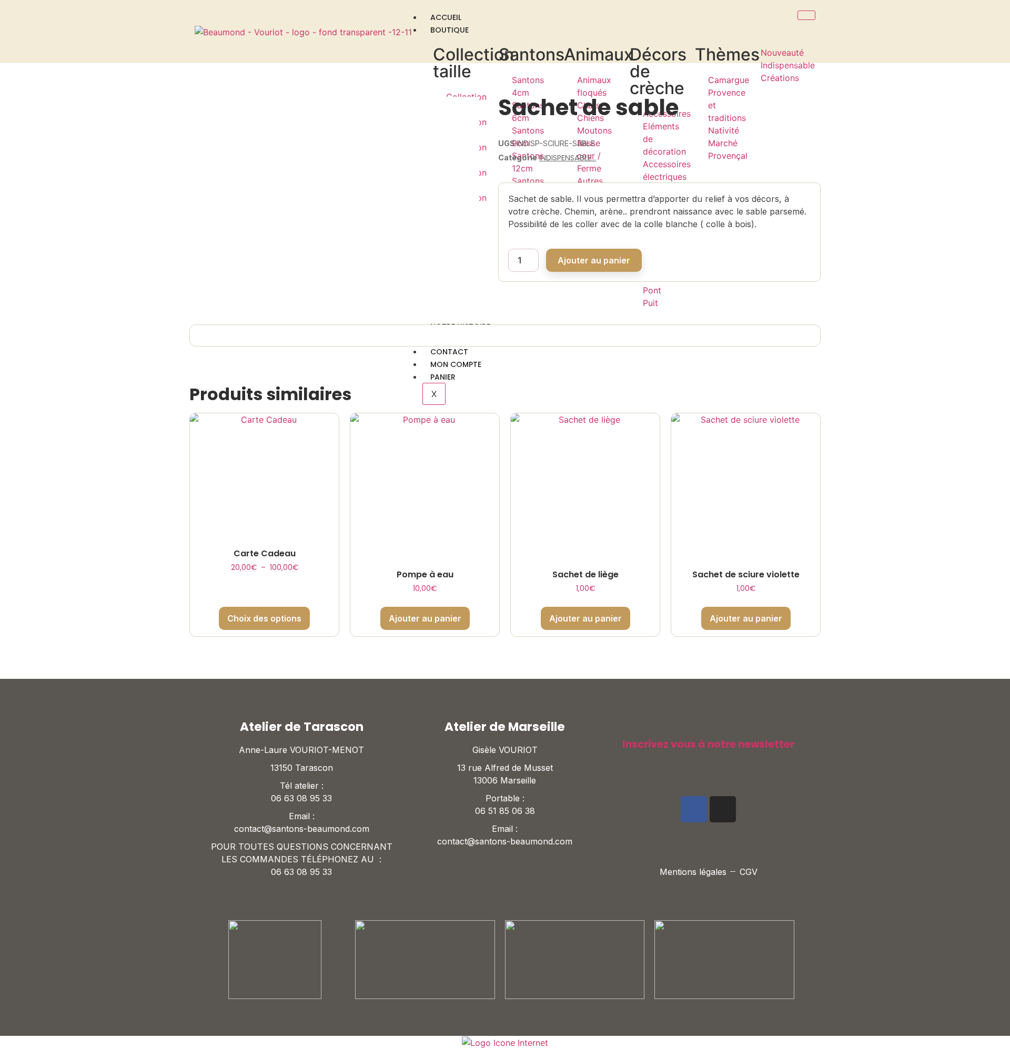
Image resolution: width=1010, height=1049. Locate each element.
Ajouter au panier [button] (425, 618)
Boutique (449, 30)
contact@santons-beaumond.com (301, 828)
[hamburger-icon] (806, 15)
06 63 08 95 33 (301, 798)
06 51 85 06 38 (505, 811)
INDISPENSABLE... (567, 157)
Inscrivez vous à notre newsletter (708, 744)
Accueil (445, 17)
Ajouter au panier (594, 260)
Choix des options (264, 618)
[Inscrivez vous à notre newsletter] (627, 726)
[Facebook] (694, 809)
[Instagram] (723, 809)
